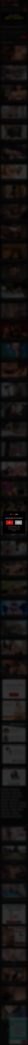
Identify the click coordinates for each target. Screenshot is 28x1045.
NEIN (18, 522)
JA (9, 522)
